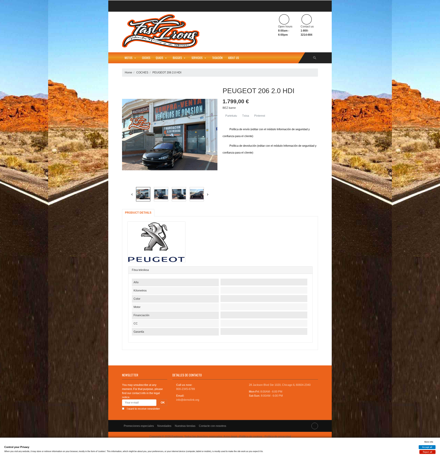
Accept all (427, 447)
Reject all (427, 452)
